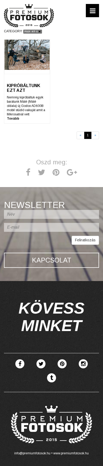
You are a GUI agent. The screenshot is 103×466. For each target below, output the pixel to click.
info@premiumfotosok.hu (32, 453)
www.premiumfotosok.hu (71, 453)
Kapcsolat (51, 260)
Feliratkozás (85, 240)
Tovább (13, 118)
